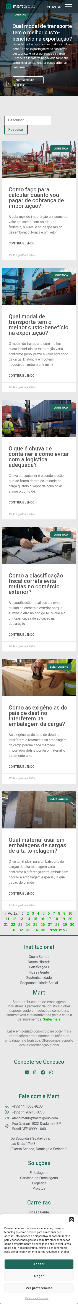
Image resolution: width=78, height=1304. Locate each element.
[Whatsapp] (51, 1072)
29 (65, 924)
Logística (20, 14)
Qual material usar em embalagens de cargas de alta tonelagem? (37, 845)
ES (59, 6)
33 (28, 929)
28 (57, 924)
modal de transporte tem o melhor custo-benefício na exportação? (42, 32)
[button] (71, 1220)
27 (50, 924)
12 (14, 918)
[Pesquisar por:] (27, 120)
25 (35, 924)
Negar (39, 1276)
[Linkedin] (27, 1072)
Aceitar (39, 1264)
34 (35, 929)
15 (35, 918)
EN (54, 6)
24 (28, 924)
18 (56, 918)
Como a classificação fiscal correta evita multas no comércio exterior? (36, 583)
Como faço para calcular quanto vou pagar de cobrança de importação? (36, 197)
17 (49, 918)
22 (13, 924)
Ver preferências (39, 1288)
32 (21, 929)
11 (7, 918)
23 (20, 924)
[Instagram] (35, 1072)
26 (43, 924)
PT (48, 6)
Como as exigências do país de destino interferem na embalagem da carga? (38, 715)
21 (6, 924)
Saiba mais (51, 1019)
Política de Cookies (37, 1298)
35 (43, 929)
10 (70, 913)
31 (14, 929)
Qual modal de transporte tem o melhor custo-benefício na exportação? (38, 324)
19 (63, 918)
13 (21, 918)
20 (70, 918)
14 (28, 918)
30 (72, 924)
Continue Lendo (21, 243)
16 (42, 918)
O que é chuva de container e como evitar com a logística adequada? (39, 456)
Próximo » (57, 929)
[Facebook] (43, 1072)
